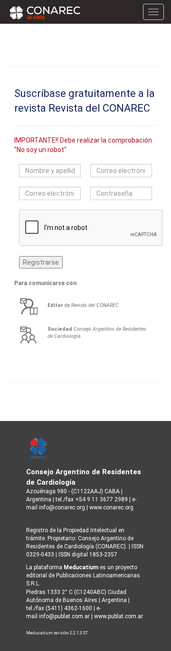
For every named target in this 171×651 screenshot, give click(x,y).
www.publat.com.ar (118, 616)
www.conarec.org (111, 507)
